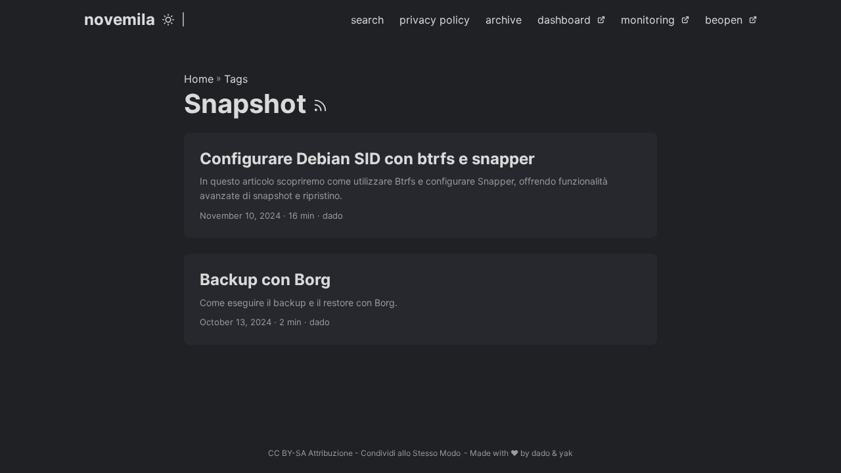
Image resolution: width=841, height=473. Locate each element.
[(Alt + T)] (168, 19)
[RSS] (320, 103)
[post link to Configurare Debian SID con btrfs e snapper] (420, 185)
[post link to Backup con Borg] (420, 299)
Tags (236, 78)
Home (199, 78)
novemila (119, 19)
